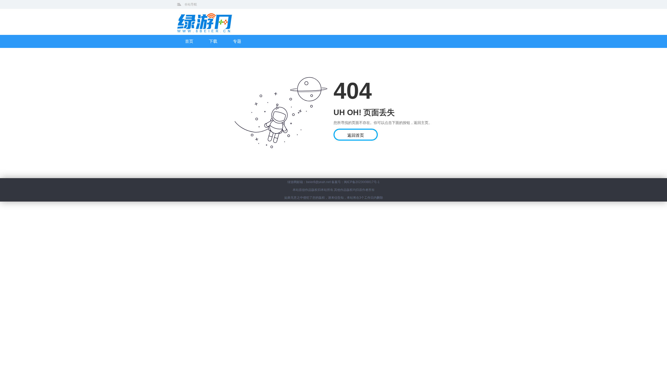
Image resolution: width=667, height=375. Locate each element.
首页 (189, 41)
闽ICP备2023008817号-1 (362, 182)
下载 (213, 41)
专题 (237, 41)
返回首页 (355, 135)
